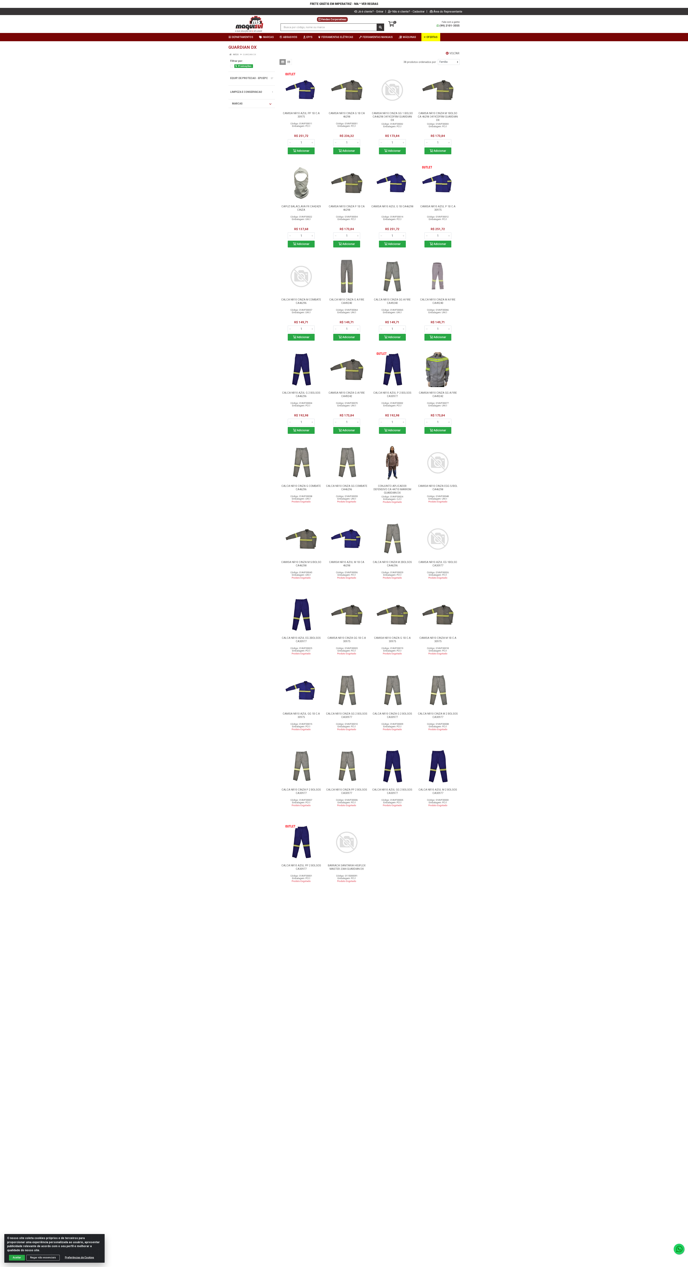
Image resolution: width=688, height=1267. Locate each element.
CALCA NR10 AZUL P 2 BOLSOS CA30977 (392, 394)
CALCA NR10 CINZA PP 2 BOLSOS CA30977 (346, 791)
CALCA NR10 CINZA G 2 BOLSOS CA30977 (392, 715)
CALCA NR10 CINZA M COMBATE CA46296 (301, 301)
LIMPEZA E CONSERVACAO (246, 91)
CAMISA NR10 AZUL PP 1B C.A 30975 (301, 115)
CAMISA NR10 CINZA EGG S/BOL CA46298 (438, 487)
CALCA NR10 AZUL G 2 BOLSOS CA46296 (301, 394)
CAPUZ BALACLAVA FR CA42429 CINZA (301, 208)
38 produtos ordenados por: (419, 62)
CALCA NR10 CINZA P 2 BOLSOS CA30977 (301, 791)
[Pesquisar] (380, 27)
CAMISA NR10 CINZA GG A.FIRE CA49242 (438, 394)
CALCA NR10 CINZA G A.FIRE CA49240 (346, 301)
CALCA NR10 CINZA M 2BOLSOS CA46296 (392, 563)
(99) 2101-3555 (449, 25)
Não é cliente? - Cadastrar (408, 11)
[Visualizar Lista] (289, 62)
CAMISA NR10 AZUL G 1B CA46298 (392, 206)
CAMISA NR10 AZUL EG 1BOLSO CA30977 (438, 563)
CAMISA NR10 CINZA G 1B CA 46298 (347, 115)
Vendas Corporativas (333, 19)
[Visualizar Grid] (283, 62)
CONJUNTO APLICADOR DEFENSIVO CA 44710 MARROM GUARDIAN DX (392, 489)
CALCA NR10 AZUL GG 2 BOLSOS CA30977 (392, 791)
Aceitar (17, 1257)
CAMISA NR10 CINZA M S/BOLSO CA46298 (301, 563)
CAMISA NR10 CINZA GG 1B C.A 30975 (347, 639)
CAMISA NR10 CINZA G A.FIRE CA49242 (347, 394)
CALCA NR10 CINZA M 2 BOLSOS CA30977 (438, 715)
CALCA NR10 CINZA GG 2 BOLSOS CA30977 (346, 715)
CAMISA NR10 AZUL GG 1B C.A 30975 (301, 715)
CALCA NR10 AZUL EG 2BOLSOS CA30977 (301, 639)
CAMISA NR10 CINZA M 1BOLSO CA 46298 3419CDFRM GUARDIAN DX (438, 117)
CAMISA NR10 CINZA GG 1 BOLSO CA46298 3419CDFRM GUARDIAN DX (392, 117)
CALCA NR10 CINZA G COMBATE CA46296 (301, 487)
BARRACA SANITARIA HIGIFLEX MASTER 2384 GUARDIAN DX (347, 867)
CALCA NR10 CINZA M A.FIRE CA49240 (437, 301)
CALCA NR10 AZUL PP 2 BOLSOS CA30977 (301, 867)
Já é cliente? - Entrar (370, 11)
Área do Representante (447, 11)
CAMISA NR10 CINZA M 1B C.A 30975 (437, 639)
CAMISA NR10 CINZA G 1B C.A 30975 (392, 639)
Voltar (454, 53)
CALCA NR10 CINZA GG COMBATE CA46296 (346, 487)
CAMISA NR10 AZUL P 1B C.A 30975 (437, 208)
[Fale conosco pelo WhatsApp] (679, 1249)
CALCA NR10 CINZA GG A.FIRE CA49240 (392, 301)
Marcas (237, 103)
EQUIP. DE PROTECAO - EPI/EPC (249, 78)
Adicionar (302, 150)
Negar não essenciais (43, 1257)
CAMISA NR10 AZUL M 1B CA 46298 (346, 563)
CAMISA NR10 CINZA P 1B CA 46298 (347, 208)
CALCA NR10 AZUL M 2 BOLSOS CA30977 (438, 791)
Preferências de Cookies (79, 1257)
